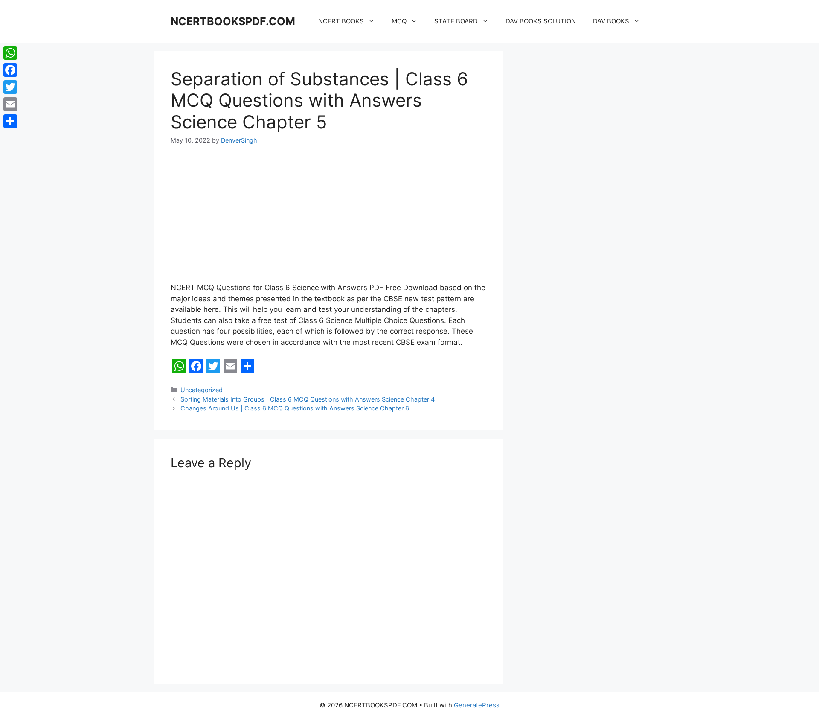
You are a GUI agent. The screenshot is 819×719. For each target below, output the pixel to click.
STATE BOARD (456, 21)
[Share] (10, 121)
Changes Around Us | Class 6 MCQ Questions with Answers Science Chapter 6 (294, 408)
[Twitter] (10, 87)
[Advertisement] (328, 219)
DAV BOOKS (611, 21)
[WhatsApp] (10, 52)
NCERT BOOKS (341, 21)
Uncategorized (201, 389)
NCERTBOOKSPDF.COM (233, 21)
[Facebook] (10, 70)
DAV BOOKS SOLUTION (540, 21)
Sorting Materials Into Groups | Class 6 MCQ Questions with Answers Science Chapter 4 (307, 399)
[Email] (10, 104)
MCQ (399, 21)
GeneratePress (477, 705)
